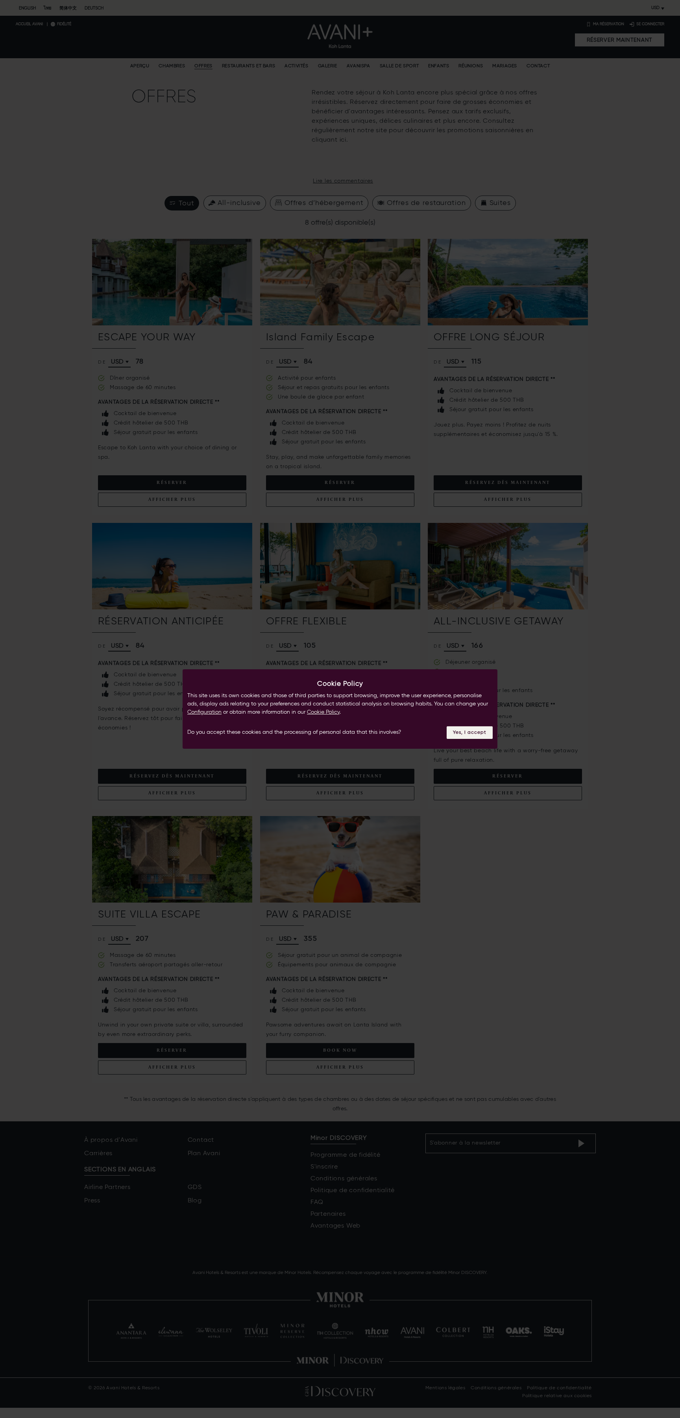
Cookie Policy (323, 712)
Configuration (204, 712)
